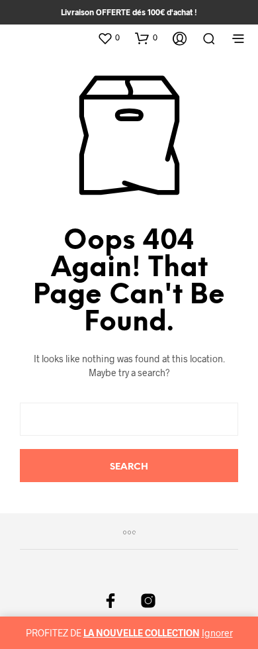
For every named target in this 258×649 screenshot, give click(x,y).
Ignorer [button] (217, 632)
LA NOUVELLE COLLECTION (141, 632)
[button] (108, 37)
